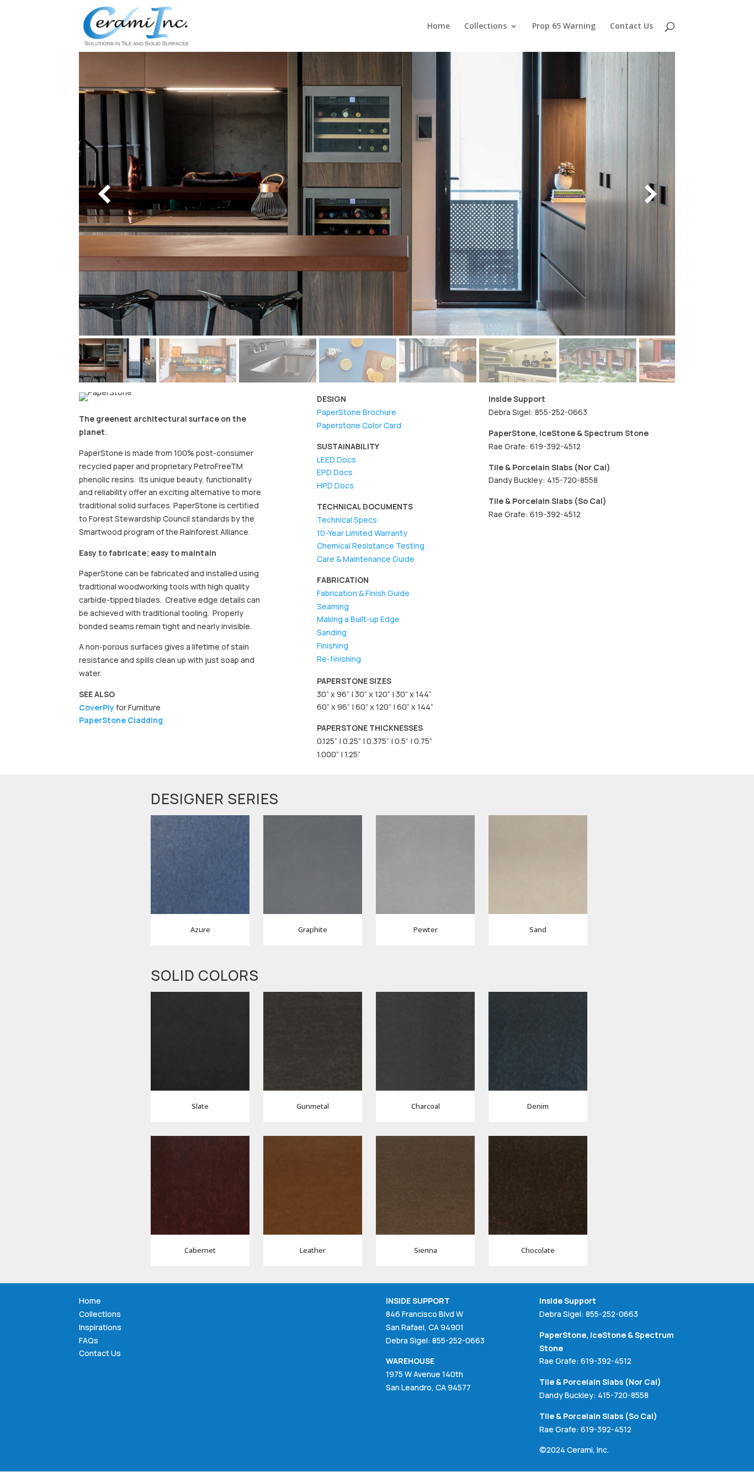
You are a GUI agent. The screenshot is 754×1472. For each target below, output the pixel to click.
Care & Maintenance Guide (366, 559)
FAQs (88, 1340)
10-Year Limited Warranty (362, 533)
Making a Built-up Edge (358, 619)
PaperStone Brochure (356, 412)
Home (438, 26)
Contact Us (631, 26)
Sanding (332, 632)
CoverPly (96, 707)
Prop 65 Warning (564, 26)
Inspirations (100, 1327)
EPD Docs (335, 472)
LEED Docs (336, 459)
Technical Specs (347, 519)
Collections (485, 26)
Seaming (333, 606)
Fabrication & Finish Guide (363, 593)
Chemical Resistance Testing (370, 545)
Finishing (332, 645)
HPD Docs (335, 485)
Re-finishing (339, 658)
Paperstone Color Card (359, 425)
